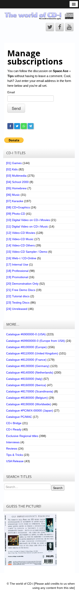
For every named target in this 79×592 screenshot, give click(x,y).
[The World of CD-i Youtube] (69, 27)
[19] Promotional (17, 277)
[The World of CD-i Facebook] (59, 27)
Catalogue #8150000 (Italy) (24, 378)
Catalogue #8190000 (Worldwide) (28, 404)
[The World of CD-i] (39, 15)
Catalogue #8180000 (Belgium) (27, 397)
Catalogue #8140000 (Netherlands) (29, 372)
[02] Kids (12, 169)
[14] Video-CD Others (20, 245)
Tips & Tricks (14, 454)
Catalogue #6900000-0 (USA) (26, 334)
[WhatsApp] (24, 126)
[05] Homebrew (16, 188)
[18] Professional (17, 270)
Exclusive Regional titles (22, 436)
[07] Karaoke (14, 201)
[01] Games (14, 163)
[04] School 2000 (17, 182)
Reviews (11, 448)
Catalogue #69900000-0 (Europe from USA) (35, 340)
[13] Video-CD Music (19, 239)
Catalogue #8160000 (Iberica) (26, 385)
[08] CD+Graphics (18, 207)
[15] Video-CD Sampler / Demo (26, 251)
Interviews (13, 442)
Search (58, 488)
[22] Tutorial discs (17, 296)
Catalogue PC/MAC (19, 416)
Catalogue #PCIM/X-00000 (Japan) (29, 410)
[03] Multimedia (16, 175)
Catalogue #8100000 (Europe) (26, 347)
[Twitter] (17, 126)
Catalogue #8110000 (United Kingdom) (32, 353)
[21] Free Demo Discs (20, 290)
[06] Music (13, 194)
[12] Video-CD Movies (20, 232)
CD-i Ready (13, 429)
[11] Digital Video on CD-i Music (27, 226)
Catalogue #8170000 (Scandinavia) (29, 391)
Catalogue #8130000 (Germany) (28, 366)
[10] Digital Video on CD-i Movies (28, 220)
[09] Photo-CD (15, 213)
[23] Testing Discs (17, 302)
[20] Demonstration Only (22, 283)
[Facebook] (10, 126)
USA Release (15, 461)
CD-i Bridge (13, 423)
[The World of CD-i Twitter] (50, 27)
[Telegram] (30, 126)
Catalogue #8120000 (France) (26, 359)
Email (11, 92)
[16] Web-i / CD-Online (21, 258)
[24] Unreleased (16, 308)
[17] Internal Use (17, 264)
